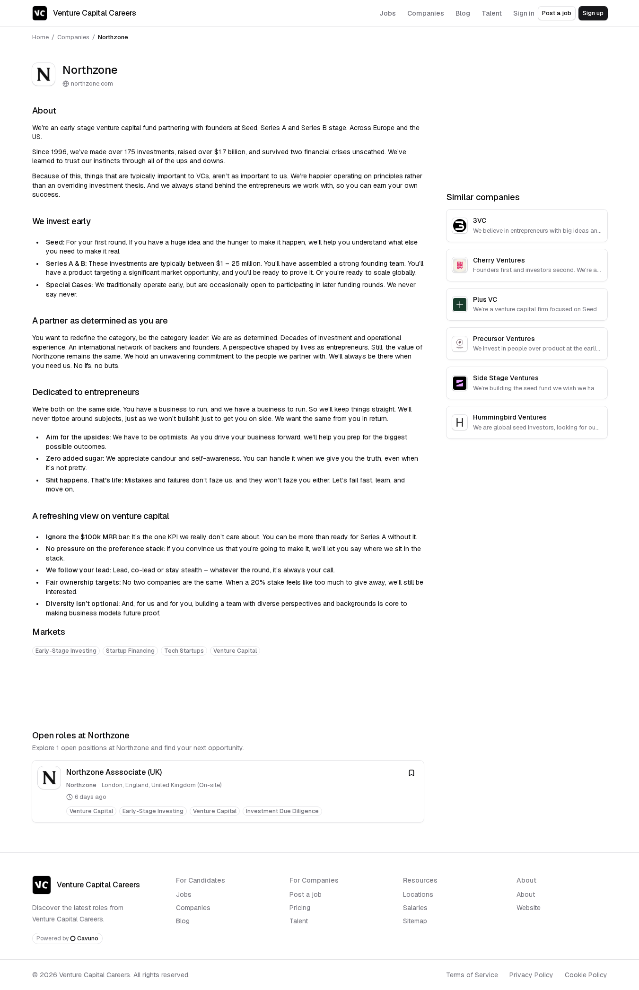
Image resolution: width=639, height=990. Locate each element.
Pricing (299, 907)
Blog (183, 921)
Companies (73, 37)
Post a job (556, 13)
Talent (298, 921)
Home (40, 37)
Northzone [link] (113, 37)
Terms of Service (472, 975)
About (525, 894)
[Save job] (411, 773)
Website (528, 907)
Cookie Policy (586, 975)
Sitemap (415, 921)
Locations (418, 894)
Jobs (184, 894)
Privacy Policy (531, 975)
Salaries (415, 907)
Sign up (593, 13)
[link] (228, 791)
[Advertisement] (228, 692)
